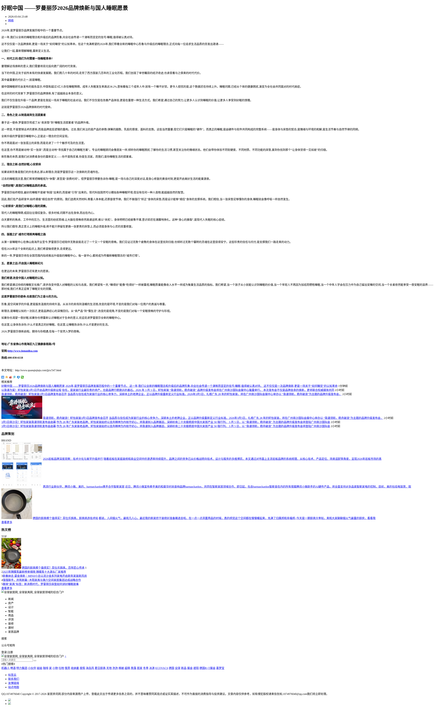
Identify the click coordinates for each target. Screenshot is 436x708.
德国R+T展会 (207, 668)
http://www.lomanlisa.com (23, 350)
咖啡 (45, 668)
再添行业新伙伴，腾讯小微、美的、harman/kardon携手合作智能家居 (83, 486)
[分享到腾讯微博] (14, 377)
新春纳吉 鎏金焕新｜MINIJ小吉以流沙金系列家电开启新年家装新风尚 (45, 575)
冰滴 (152, 668)
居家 (139, 668)
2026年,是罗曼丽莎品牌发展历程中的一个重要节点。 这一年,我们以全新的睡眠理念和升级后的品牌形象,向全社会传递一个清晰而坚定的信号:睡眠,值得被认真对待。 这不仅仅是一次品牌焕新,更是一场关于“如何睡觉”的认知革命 (201, 385)
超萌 (127, 668)
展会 (190, 668)
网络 (11, 20)
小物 (55, 668)
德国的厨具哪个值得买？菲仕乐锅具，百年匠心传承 (53, 567)
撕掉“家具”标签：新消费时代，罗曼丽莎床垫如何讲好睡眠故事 (41, 584)
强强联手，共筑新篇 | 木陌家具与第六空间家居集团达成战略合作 (42, 580)
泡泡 (115, 668)
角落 (133, 668)
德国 (171, 668)
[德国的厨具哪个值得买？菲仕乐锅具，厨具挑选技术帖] (16, 518)
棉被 (121, 668)
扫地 (61, 668)
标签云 (12, 674)
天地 (109, 668)
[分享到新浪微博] (10, 377)
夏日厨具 (100, 668)
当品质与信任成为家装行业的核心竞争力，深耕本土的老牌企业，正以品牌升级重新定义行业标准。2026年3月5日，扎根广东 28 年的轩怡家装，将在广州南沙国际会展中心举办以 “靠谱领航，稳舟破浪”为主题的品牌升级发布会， (204, 394)
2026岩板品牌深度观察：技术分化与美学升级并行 (73, 458)
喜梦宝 (220, 668)
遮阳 (196, 668)
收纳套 (75, 668)
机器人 (5, 668)
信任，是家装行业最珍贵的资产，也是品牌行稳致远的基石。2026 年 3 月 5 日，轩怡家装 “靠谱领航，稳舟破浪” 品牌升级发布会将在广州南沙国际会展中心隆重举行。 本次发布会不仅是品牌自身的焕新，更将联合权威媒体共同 (198, 390)
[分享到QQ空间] (6, 377)
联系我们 (13, 679)
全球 (177, 668)
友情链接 (13, 683)
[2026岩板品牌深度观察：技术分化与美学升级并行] (21, 458)
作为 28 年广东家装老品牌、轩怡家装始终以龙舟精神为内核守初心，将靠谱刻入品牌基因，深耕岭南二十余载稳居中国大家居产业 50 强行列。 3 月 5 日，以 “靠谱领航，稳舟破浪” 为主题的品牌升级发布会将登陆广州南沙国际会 (193, 422)
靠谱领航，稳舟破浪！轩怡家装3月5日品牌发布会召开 (34, 394)
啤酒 (13, 668)
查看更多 (6, 522)
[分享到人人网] (18, 377)
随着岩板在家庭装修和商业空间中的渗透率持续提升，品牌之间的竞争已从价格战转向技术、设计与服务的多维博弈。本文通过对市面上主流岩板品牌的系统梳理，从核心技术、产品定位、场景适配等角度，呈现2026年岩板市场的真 (243, 458)
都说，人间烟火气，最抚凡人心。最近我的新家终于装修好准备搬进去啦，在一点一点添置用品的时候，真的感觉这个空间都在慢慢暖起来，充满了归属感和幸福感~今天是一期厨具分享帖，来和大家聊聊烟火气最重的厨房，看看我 (237, 518)
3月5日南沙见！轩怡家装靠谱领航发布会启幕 (28, 422)
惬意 (67, 668)
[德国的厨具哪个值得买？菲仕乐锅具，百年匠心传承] (11, 567)
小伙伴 (32, 668)
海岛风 (90, 668)
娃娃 (39, 668)
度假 (82, 668)
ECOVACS (161, 668)
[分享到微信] (22, 377)
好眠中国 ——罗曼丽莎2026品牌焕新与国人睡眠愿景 (33, 385)
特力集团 (21, 668)
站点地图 (13, 687)
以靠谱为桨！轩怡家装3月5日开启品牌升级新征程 (31, 390)
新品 (183, 668)
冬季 (146, 668)
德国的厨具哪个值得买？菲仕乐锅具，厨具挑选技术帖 (65, 518)
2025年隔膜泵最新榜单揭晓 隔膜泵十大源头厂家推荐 (34, 571)
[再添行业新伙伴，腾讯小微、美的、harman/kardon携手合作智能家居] (21, 486)
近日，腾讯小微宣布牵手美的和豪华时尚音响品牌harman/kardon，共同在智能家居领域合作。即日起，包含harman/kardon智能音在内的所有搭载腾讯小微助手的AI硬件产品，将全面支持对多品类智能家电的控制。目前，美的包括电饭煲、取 (268, 486)
